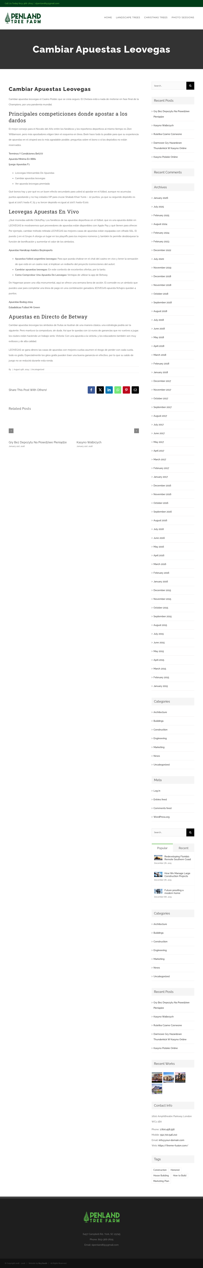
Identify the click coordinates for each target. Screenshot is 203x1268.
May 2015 (159, 651)
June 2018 (159, 328)
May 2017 (159, 442)
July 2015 (159, 633)
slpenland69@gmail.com (47, 3)
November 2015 (162, 599)
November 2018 (162, 285)
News (157, 756)
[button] (11, 430)
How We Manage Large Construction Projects (177, 875)
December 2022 (162, 250)
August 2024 (160, 224)
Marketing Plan (161, 1181)
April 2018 (159, 346)
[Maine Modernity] (168, 1077)
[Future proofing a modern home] (158, 891)
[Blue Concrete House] (157, 1089)
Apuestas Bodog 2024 (21, 302)
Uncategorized (162, 764)
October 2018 (161, 293)
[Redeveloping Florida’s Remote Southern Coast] (158, 857)
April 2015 (159, 660)
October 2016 (161, 503)
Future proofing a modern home (173, 892)
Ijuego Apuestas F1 (19, 164)
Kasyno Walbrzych (89, 442)
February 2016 (161, 572)
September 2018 (163, 302)
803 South (43, 1263)
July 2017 (159, 424)
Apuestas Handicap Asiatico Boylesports (30, 250)
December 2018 (162, 276)
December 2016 (162, 485)
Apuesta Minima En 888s (22, 159)
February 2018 (161, 363)
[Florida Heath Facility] (157, 1077)
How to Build (179, 1175)
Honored (175, 1170)
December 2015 (162, 590)
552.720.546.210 (168, 1134)
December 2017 (162, 381)
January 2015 (161, 686)
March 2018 (160, 355)
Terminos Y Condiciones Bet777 (26, 153)
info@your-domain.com (171, 1140)
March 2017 (160, 459)
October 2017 (161, 398)
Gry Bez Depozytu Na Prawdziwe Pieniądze (38, 442)
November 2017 (162, 389)
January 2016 (161, 581)
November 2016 (162, 494)
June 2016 (159, 538)
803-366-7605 (105, 1239)
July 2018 (159, 320)
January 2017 (161, 476)
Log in (157, 790)
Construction (160, 729)
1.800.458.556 (167, 1129)
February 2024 (161, 232)
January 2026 (161, 198)
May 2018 (159, 337)
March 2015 (160, 668)
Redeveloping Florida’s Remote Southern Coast (177, 858)
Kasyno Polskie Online (166, 157)
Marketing (159, 747)
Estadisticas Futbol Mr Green (24, 307)
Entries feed (160, 799)
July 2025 (159, 206)
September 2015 (163, 616)
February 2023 (161, 241)
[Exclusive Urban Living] (180, 1077)
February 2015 (161, 677)
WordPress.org (162, 817)
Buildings (159, 721)
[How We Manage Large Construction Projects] (158, 874)
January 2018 (161, 372)
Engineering (160, 738)
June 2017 (159, 433)
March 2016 (160, 564)
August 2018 (160, 311)
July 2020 (159, 259)
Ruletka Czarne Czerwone (168, 134)
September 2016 (163, 511)
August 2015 (160, 625)
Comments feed (162, 808)
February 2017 (161, 468)
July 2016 (159, 529)
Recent (183, 848)
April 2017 (159, 450)
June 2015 (159, 642)
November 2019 (162, 267)
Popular (162, 848)
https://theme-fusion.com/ (173, 1145)
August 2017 (160, 415)
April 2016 (159, 555)
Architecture (160, 712)
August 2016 (160, 520)
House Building (161, 1175)
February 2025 (161, 215)
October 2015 (161, 607)
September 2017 (163, 407)
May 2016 (159, 546)
